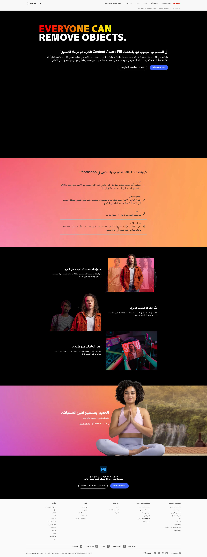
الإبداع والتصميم (167, 3)
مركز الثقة (54, 530)
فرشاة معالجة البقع (133, 230)
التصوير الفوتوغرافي (177, 510)
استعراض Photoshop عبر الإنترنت (132, 67)
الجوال (137, 3)
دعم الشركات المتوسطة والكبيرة (81, 519)
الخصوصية (70, 553)
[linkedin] (155, 553)
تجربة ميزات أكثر (84, 423)
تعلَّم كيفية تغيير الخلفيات (100, 424)
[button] (40, 3)
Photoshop (154, 3)
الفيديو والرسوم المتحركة (176, 516)
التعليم (117, 507)
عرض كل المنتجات (177, 530)
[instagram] (163, 553)
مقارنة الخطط (128, 3)
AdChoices (29, 553)
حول (55, 510)
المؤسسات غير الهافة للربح (113, 510)
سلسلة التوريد (53, 527)
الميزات (145, 3)
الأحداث (54, 516)
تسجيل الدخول (32, 3)
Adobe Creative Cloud (164, 9)
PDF (180, 519)
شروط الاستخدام (63, 553)
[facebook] (166, 553)
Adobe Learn (84, 516)
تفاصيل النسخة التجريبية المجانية (113, 3)
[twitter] (159, 553)
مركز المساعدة (84, 507)
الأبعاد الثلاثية (178, 522)
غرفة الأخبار (53, 519)
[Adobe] (176, 3)
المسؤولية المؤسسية (52, 522)
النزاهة (54, 533)
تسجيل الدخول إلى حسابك (50, 507)
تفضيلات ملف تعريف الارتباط (53, 553)
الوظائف (54, 513)
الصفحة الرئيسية (176, 9)
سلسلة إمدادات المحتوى (145, 510)
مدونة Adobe (53, 539)
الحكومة (116, 513)
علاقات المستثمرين (52, 525)
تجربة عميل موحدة (146, 513)
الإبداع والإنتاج (147, 516)
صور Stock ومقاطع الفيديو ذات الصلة (173, 527)
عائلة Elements (177, 525)
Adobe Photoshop (151, 9)
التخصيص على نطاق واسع (144, 507)
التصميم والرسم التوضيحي (176, 513)
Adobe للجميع (53, 536)
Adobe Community (82, 513)
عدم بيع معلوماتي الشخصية (40, 553)
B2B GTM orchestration (144, 519)
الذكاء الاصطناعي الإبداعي (175, 507)
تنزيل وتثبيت (84, 510)
